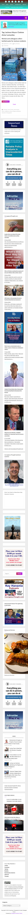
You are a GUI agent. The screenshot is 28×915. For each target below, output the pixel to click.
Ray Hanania (17, 43)
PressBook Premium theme (16, 913)
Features (24, 4)
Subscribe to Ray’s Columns (17, 7)
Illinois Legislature (5, 111)
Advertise (7, 7)
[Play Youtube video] (14, 809)
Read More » (6, 102)
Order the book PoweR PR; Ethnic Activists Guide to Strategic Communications (12, 787)
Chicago (5, 109)
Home (3, 4)
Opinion (11, 4)
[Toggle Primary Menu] (25, 17)
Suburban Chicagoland (19, 11)
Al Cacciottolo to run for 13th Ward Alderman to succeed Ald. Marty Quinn (12, 756)
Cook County (11, 26)
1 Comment (5, 46)
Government (16, 109)
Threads (6, 876)
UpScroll (6, 874)
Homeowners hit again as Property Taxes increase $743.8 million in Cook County (17, 24)
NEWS (14, 736)
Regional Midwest (17, 111)
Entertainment (18, 4)
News (7, 4)
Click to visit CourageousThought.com (13, 448)
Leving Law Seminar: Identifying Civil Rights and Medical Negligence (13, 764)
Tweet (14, 104)
